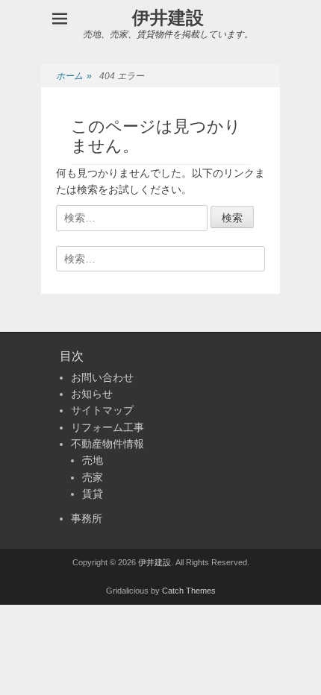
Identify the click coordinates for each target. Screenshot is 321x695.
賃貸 (92, 494)
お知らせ (92, 394)
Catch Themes (189, 590)
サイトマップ (102, 410)
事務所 (86, 518)
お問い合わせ (102, 377)
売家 (92, 477)
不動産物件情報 (107, 444)
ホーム (74, 76)
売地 (92, 460)
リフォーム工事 (107, 427)
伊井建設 (168, 17)
